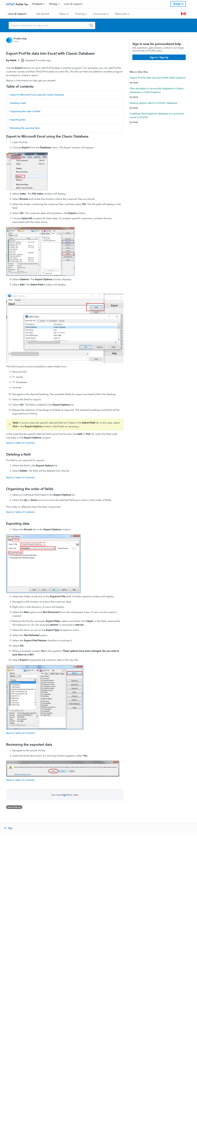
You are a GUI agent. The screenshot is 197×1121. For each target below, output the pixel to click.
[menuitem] (38, 4)
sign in (65, 794)
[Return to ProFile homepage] (17, 4)
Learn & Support (17, 13)
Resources (121, 13)
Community (99, 13)
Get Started (42, 13)
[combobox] (52, 25)
